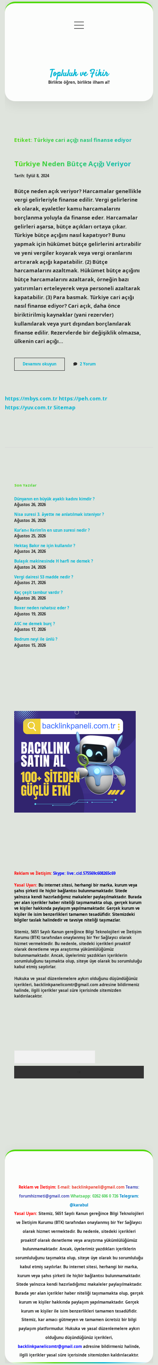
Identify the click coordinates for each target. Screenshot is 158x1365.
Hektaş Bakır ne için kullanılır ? (44, 545)
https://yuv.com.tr (28, 407)
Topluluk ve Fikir (79, 73)
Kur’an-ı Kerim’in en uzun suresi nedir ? (52, 530)
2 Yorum (88, 364)
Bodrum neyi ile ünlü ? (36, 639)
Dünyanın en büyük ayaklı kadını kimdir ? (54, 499)
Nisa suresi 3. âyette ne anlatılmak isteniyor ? (59, 514)
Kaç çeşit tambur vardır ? (38, 592)
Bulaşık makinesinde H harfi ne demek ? (53, 561)
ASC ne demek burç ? (34, 623)
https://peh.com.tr (83, 398)
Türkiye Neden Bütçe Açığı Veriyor (72, 163)
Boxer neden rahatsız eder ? (41, 608)
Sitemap (64, 407)
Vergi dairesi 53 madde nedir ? (43, 577)
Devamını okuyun (44, 366)
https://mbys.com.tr (31, 398)
